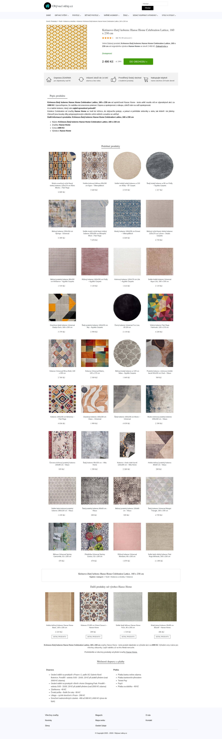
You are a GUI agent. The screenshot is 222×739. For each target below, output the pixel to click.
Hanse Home (134, 46)
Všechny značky (52, 715)
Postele (75, 15)
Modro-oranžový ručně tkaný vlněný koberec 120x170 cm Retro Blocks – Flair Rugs (62, 185)
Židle (125, 15)
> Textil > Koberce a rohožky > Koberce (70, 21)
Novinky (48, 720)
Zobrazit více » (162, 46)
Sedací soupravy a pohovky (145, 15)
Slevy (47, 726)
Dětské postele (91, 15)
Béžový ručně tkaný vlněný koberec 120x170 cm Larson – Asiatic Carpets (160, 233)
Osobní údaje (100, 726)
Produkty (54, 21)
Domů (48, 15)
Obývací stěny (61, 15)
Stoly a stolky (168, 15)
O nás (148, 715)
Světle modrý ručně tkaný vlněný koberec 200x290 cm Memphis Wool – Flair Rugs (95, 233)
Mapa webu (100, 720)
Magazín (98, 715)
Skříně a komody (111, 15)
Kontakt (149, 720)
